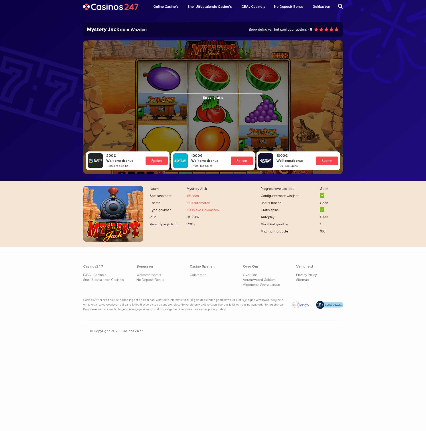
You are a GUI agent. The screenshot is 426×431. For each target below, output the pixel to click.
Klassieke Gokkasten (203, 210)
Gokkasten (321, 6)
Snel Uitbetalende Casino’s (103, 280)
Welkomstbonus (148, 275)
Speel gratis (213, 97)
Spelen (156, 161)
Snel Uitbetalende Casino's (209, 6)
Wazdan (193, 196)
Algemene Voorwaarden (261, 284)
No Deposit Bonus (289, 6)
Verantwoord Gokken (259, 280)
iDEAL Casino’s (94, 275)
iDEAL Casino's (253, 6)
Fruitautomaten (198, 203)
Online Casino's (166, 6)
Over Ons (250, 275)
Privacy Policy (306, 275)
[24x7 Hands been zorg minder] (301, 305)
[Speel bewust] (329, 305)
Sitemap (302, 280)
